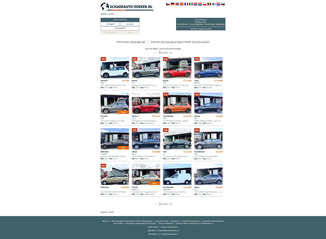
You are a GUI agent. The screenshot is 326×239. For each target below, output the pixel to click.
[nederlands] (195, 4)
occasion (129, 24)
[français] (186, 4)
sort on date (151, 48)
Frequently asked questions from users (141, 223)
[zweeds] (218, 4)
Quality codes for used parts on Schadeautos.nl (194, 223)
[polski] (204, 4)
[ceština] (168, 4)
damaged (110, 24)
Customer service (161, 221)
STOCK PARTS (120, 28)
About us (105, 221)
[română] (209, 4)
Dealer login (153, 227)
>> (170, 52)
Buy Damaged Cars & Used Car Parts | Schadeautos (132, 221)
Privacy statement (166, 223)
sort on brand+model (170, 48)
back (111, 13)
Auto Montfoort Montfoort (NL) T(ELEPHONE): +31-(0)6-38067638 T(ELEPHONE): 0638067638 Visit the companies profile (201, 24)
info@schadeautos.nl (169, 234)
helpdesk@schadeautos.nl (168, 230)
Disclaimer (175, 221)
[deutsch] (172, 4)
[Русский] (223, 4)
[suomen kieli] (214, 4)
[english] (177, 4)
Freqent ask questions (190, 221)
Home (104, 13)
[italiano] (191, 4)
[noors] (200, 4)
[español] (182, 4)
